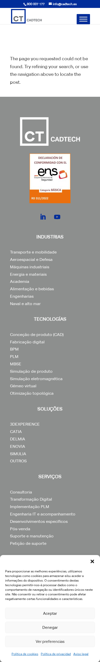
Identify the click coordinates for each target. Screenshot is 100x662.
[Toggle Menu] (83, 19)
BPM (14, 349)
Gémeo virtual (23, 385)
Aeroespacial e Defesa (31, 259)
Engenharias (22, 296)
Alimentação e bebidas (32, 288)
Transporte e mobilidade (33, 252)
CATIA (16, 431)
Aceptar (50, 613)
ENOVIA (17, 446)
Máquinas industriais (29, 266)
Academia (19, 281)
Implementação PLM (29, 506)
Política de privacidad (56, 654)
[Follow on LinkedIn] (43, 217)
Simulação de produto (31, 371)
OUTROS (18, 461)
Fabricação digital (27, 342)
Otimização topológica (32, 393)
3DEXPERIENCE (25, 424)
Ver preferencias (50, 641)
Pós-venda (20, 528)
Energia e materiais (28, 274)
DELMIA (17, 439)
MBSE (15, 364)
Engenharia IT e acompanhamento (42, 514)
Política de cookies (25, 654)
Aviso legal (80, 654)
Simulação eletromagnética (36, 378)
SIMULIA (18, 453)
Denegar (50, 627)
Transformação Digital (31, 499)
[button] (92, 561)
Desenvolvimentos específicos (39, 521)
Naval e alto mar (25, 303)
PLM (14, 356)
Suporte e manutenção (32, 536)
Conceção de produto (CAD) (37, 334)
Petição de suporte (28, 543)
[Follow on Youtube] (57, 217)
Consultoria (21, 492)
